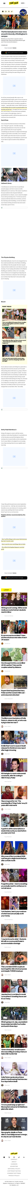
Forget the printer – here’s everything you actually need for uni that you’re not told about (14, 886)
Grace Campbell (8, 48)
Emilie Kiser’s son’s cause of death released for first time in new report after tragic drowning (13, 748)
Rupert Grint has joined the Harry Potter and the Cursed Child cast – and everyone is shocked (13, 693)
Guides (14, 48)
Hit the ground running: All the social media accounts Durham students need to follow (14, 610)
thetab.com (11, 1181)
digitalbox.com (15, 1185)
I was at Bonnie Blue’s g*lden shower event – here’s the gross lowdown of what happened (14, 342)
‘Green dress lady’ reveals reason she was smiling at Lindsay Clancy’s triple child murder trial (14, 1052)
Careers (14, 1164)
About (14, 1162)
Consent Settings (14, 1173)
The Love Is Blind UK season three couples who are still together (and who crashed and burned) (14, 324)
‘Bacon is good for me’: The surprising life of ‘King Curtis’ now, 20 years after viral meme (14, 803)
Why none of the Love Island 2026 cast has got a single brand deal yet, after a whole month (14, 858)
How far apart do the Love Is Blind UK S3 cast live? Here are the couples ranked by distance (13, 665)
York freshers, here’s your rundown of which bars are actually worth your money (13, 913)
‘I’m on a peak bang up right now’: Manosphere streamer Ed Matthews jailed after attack (14, 1107)
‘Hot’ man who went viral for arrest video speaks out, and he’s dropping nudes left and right (13, 360)
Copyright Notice (14, 1171)
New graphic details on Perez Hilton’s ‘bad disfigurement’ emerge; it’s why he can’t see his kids (14, 1134)
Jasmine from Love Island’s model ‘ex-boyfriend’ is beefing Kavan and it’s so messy (13, 996)
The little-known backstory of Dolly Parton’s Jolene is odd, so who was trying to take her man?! (13, 720)
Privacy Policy (14, 1175)
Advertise (14, 1166)
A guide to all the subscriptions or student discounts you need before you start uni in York (13, 831)
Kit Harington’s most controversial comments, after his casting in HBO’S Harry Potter (13, 775)
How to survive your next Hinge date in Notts (13, 544)
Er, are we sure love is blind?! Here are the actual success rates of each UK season (14, 637)
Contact (14, 1159)
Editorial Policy (14, 1168)
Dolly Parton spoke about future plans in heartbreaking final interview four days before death (14, 1079)
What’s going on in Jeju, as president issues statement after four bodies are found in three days (14, 1024)
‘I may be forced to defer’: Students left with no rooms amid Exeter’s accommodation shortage (13, 941)
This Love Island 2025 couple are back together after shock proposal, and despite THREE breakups (14, 969)
